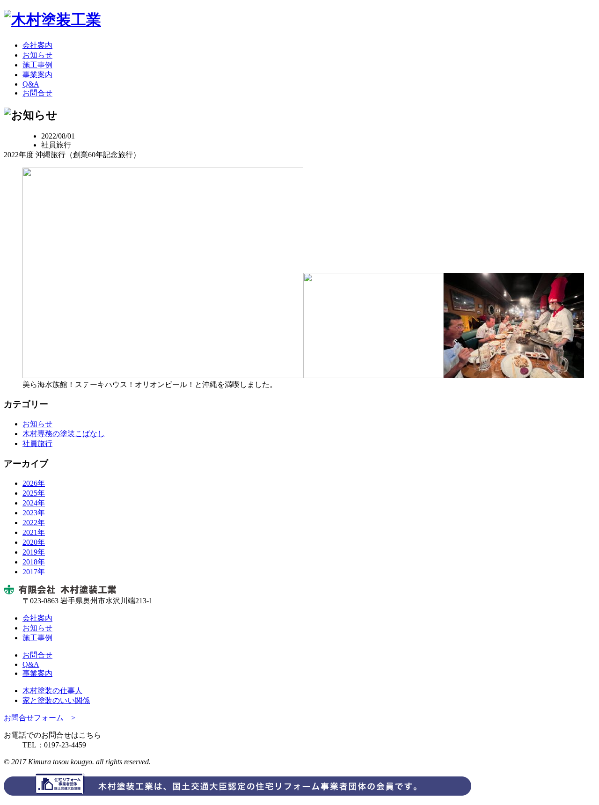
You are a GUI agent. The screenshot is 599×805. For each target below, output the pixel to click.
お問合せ (37, 93)
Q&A (30, 84)
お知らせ (37, 55)
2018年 (33, 562)
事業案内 (37, 75)
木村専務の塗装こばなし (63, 434)
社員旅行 (37, 443)
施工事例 (37, 65)
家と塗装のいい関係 (56, 700)
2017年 (33, 572)
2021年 (33, 532)
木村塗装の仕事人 (52, 691)
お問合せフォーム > (39, 718)
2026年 (33, 483)
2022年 (33, 523)
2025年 (33, 493)
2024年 (33, 503)
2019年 (33, 552)
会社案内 (37, 45)
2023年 (33, 513)
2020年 (33, 542)
